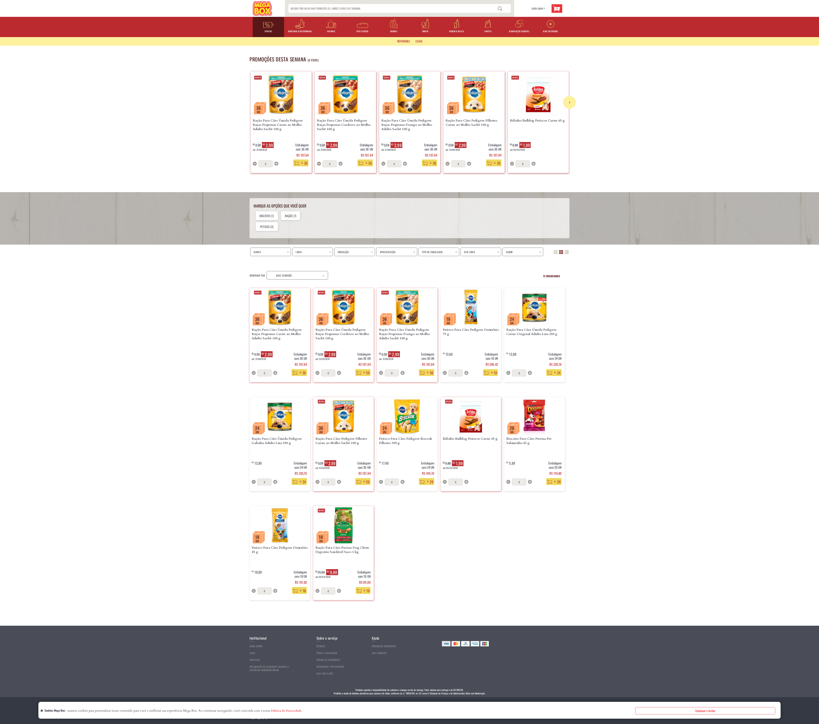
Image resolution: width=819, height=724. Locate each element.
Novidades (403, 41)
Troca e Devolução (327, 653)
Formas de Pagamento (328, 660)
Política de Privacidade (286, 711)
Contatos (255, 660)
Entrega (321, 646)
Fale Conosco (379, 653)
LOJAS (419, 41)
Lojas (252, 653)
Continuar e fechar (705, 710)
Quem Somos (256, 646)
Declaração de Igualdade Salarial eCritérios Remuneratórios (269, 668)
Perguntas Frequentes (384, 646)
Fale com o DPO (325, 673)
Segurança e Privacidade (330, 666)
